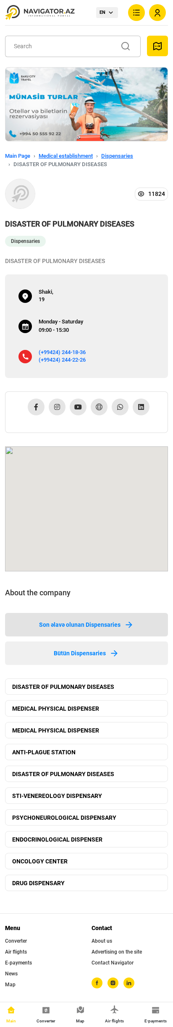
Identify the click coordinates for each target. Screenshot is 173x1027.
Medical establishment (66, 156)
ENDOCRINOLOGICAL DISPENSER (57, 839)
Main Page (17, 156)
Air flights (16, 952)
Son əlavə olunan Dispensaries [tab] (80, 624)
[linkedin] (128, 982)
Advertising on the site (117, 952)
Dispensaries (117, 156)
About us (102, 941)
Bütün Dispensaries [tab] (80, 653)
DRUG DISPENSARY (38, 883)
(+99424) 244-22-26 (62, 360)
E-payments (18, 963)
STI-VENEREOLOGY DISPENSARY (57, 795)
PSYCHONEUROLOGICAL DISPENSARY (64, 817)
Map (10, 985)
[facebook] (97, 982)
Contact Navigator (113, 963)
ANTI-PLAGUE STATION (44, 752)
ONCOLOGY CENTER (40, 861)
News (11, 974)
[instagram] (112, 982)
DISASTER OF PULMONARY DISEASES (63, 686)
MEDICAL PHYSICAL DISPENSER (55, 708)
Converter (16, 941)
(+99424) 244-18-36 (62, 352)
